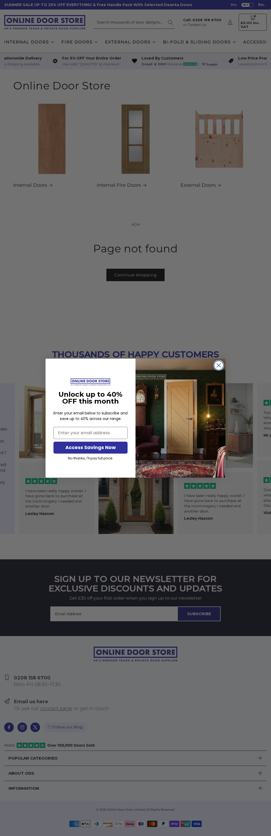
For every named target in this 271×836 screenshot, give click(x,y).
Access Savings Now (90, 447)
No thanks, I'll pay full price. (90, 458)
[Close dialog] (218, 365)
